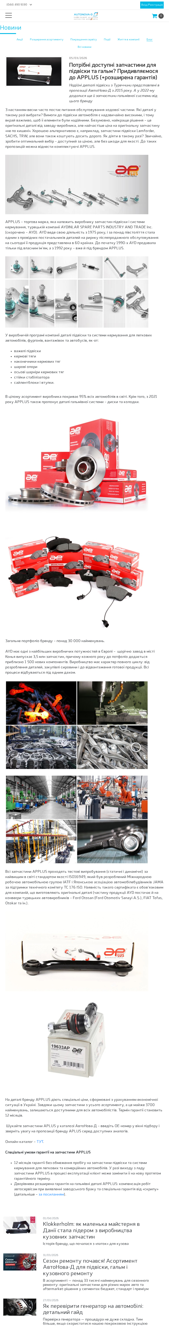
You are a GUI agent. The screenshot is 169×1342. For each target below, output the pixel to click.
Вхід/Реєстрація (152, 5)
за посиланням (51, 1194)
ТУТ (40, 1142)
